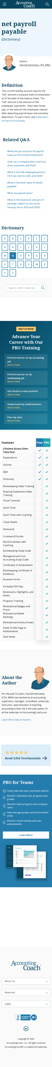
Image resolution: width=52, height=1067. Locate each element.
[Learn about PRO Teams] (26, 863)
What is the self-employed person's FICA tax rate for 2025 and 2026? (26, 174)
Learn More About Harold (16, 719)
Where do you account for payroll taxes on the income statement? (25, 153)
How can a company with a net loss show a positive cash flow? (26, 163)
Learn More (26, 835)
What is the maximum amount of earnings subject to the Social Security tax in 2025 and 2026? (25, 203)
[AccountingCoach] (25, 4)
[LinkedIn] (26, 1028)
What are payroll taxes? (20, 193)
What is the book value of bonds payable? (25, 184)
